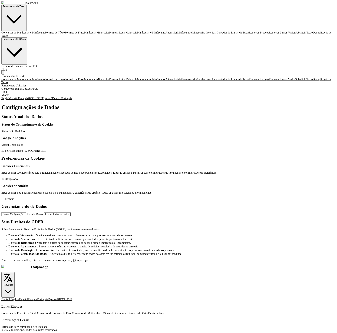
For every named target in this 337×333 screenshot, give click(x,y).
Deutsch (56, 98)
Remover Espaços (259, 32)
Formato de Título (55, 32)
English (5, 98)
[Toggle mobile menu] (2, 73)
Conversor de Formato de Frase (54, 313)
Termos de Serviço (11, 326)
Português (66, 98)
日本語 (38, 98)
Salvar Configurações (14, 214)
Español (14, 98)
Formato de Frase (74, 32)
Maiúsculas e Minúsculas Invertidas (197, 32)
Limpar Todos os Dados (57, 214)
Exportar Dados (35, 214)
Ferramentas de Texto (14, 6)
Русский (47, 98)
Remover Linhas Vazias (282, 32)
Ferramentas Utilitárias (14, 39)
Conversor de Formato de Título (19, 313)
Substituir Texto (304, 32)
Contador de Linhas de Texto (233, 32)
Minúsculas (103, 32)
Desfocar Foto (30, 66)
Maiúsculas (90, 32)
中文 (31, 98)
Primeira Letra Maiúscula (123, 32)
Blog (4, 69)
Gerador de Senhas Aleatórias (131, 313)
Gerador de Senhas (11, 66)
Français (23, 98)
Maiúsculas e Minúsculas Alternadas (157, 32)
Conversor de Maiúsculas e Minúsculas (23, 32)
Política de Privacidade (34, 326)
